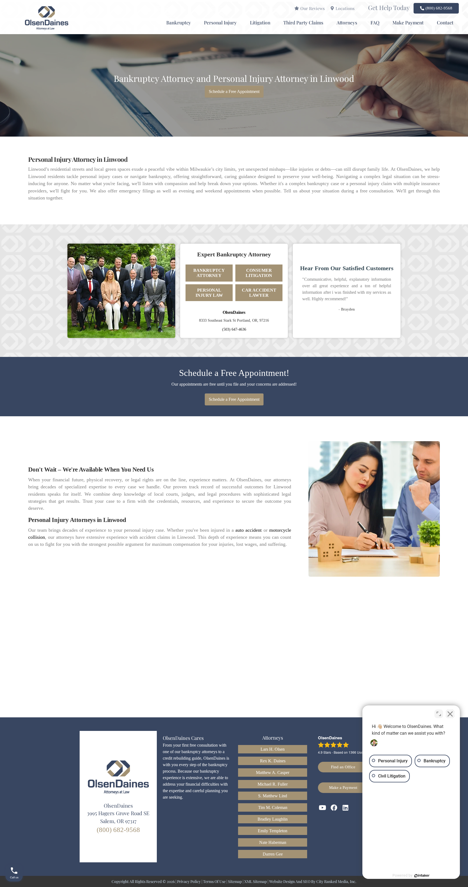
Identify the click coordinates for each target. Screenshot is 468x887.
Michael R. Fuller (273, 784)
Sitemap (235, 881)
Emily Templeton (272, 830)
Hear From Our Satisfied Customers (347, 268)
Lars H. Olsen (273, 749)
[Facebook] (334, 807)
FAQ (374, 22)
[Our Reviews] (297, 8)
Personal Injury (220, 22)
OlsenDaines (234, 312)
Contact (445, 22)
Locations (345, 8)
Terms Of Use (214, 881)
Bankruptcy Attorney (209, 273)
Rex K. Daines (272, 761)
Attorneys (347, 22)
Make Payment (408, 22)
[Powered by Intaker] (422, 875)
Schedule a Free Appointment (234, 91)
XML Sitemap (255, 881)
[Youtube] (322, 807)
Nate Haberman (272, 842)
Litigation (260, 22)
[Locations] (332, 8)
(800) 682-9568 (118, 829)
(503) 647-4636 (234, 329)
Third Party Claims (303, 22)
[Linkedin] (345, 807)
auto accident (248, 530)
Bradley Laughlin (273, 819)
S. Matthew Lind (272, 796)
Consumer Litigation (259, 273)
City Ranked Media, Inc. (336, 881)
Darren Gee (273, 854)
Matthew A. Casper (272, 772)
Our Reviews (312, 8)
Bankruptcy (178, 22)
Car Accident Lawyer (259, 293)
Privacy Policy (189, 881)
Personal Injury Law (209, 293)
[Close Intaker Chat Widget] (450, 713)
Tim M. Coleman (272, 807)
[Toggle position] (438, 713)
